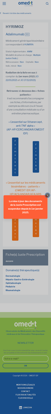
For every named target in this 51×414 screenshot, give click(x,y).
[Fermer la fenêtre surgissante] (47, 195)
